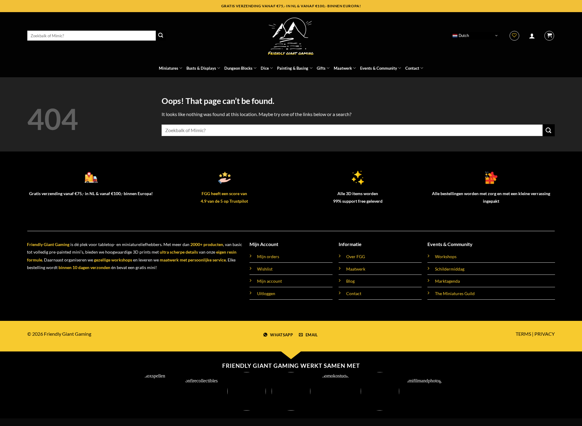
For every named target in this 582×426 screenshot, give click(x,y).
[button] (532, 35)
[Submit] (161, 36)
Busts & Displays (201, 68)
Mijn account (269, 281)
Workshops (446, 256)
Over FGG (355, 256)
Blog (350, 281)
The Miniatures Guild (455, 293)
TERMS (523, 334)
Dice (265, 68)
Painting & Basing (292, 68)
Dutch (463, 35)
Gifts (321, 68)
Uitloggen (266, 293)
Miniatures (168, 68)
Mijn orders (268, 256)
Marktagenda (447, 281)
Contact (412, 68)
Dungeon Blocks (238, 68)
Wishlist (265, 268)
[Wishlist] (514, 36)
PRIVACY (544, 334)
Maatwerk (343, 68)
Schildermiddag (449, 268)
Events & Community (378, 68)
